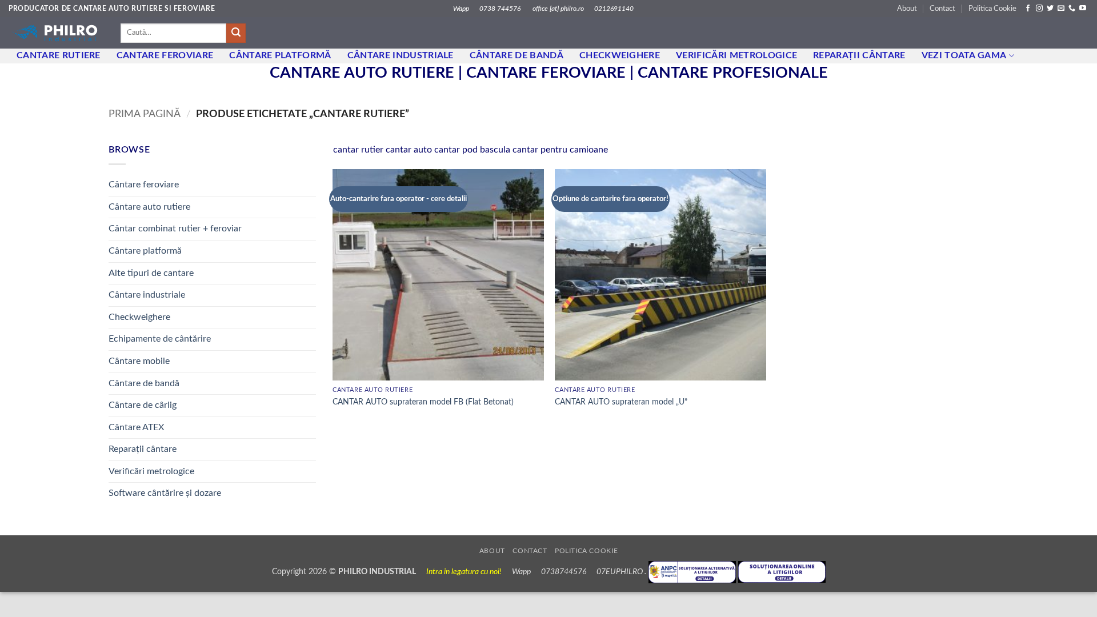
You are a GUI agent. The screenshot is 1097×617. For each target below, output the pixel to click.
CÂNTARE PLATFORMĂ (280, 55)
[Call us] (1071, 9)
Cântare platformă (145, 250)
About (907, 8)
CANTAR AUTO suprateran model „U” (621, 402)
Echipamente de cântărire (160, 338)
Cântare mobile (139, 361)
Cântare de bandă (516, 55)
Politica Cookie (992, 8)
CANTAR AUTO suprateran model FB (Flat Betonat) (423, 402)
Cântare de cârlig (143, 405)
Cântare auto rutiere (149, 206)
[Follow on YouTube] (1082, 9)
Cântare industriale (400, 55)
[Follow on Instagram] (1039, 9)
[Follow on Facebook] (1027, 9)
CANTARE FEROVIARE (165, 55)
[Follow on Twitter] (1050, 9)
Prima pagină (145, 114)
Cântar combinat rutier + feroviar (175, 228)
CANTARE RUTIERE (59, 55)
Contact (942, 8)
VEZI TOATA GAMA (964, 55)
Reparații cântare (859, 55)
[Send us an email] (1061, 9)
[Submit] (236, 33)
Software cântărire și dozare (165, 493)
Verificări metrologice (736, 55)
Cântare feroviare (144, 184)
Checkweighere (619, 55)
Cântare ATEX (136, 427)
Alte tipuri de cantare (151, 273)
